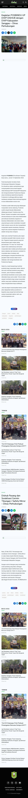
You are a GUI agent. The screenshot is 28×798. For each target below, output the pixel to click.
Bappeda (12, 6)
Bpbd (25, 6)
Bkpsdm (19, 6)
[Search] (26, 2)
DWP (18, 313)
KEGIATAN (11, 315)
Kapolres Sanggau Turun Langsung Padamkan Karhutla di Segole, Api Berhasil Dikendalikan (13, 398)
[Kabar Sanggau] (14, 2)
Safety (17, 595)
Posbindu (4, 318)
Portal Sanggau (10, 789)
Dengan (4, 313)
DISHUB (14, 308)
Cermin (3, 592)
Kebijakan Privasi (10, 787)
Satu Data (19, 787)
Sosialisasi (22, 595)
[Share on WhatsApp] (14, 32)
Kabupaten (4, 315)
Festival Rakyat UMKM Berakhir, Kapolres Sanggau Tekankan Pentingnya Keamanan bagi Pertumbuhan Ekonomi (13, 471)
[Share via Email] (8, 32)
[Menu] (2, 2)
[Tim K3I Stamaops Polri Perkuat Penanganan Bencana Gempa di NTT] (14, 340)
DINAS (9, 313)
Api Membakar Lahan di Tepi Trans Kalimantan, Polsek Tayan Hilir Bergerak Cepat (12, 373)
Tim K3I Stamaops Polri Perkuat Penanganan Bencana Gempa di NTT (14, 350)
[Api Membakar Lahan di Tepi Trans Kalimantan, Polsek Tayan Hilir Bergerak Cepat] (14, 363)
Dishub (3, 12)
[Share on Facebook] (2, 32)
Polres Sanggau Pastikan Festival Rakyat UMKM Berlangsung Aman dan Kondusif (13, 480)
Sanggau (11, 318)
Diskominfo (19, 789)
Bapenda (5, 6)
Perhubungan (18, 315)
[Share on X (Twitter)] (5, 32)
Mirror (21, 592)
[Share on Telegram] (11, 32)
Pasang (4, 595)
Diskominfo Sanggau (15, 793)
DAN (8, 592)
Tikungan (4, 597)
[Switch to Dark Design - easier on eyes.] (23, 2)
